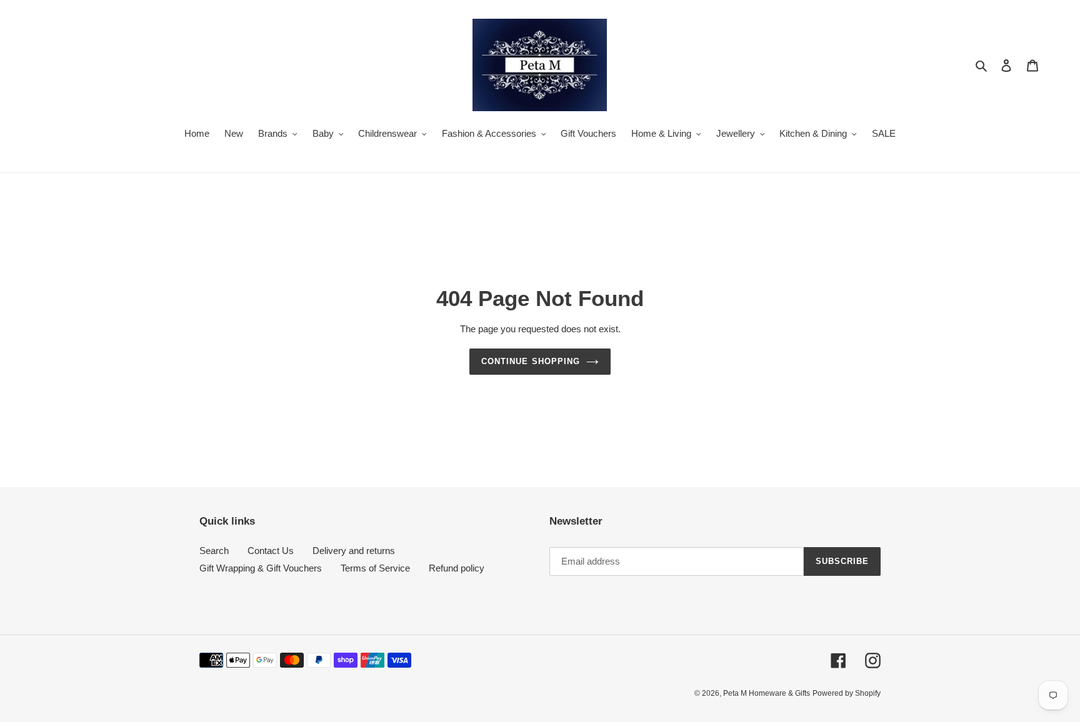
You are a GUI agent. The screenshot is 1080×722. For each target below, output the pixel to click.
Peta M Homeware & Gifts (766, 693)
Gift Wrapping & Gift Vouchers (260, 568)
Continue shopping (530, 361)
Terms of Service (375, 568)
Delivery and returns (353, 550)
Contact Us (271, 550)
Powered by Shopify (846, 693)
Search (214, 550)
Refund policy (456, 568)
